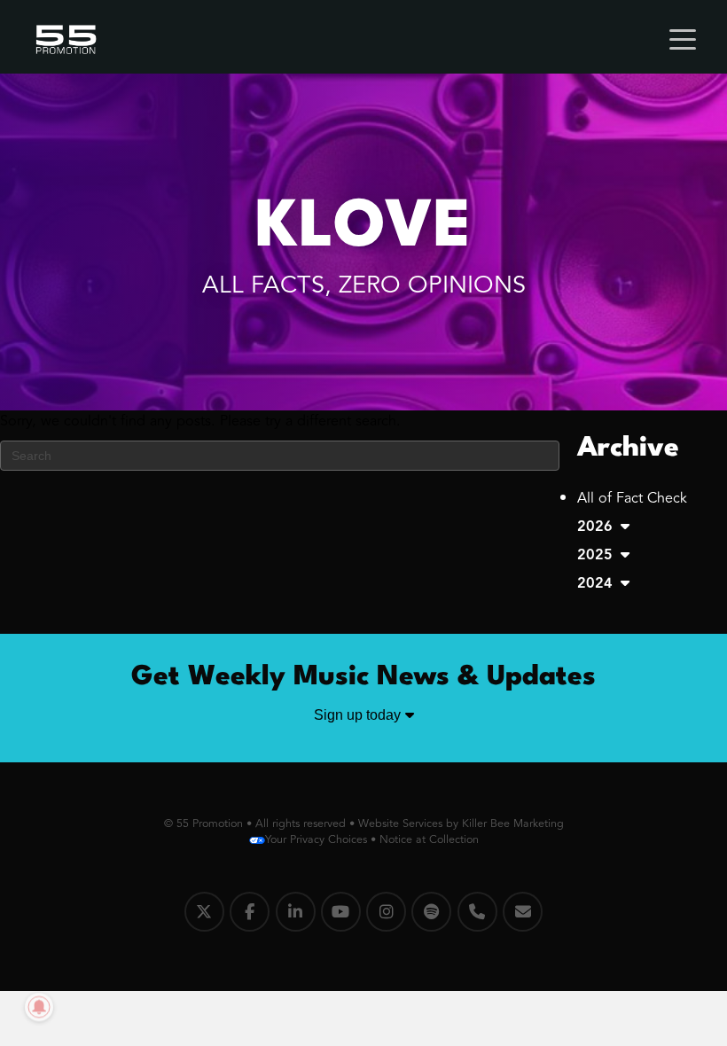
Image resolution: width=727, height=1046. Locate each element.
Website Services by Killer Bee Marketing (461, 823)
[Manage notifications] (39, 1007)
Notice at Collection (429, 839)
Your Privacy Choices (316, 839)
